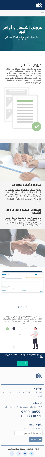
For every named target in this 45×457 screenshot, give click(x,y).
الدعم (40, 396)
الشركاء (8, 392)
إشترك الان (34, 439)
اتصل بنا (23, 363)
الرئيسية (39, 392)
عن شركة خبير (27, 392)
